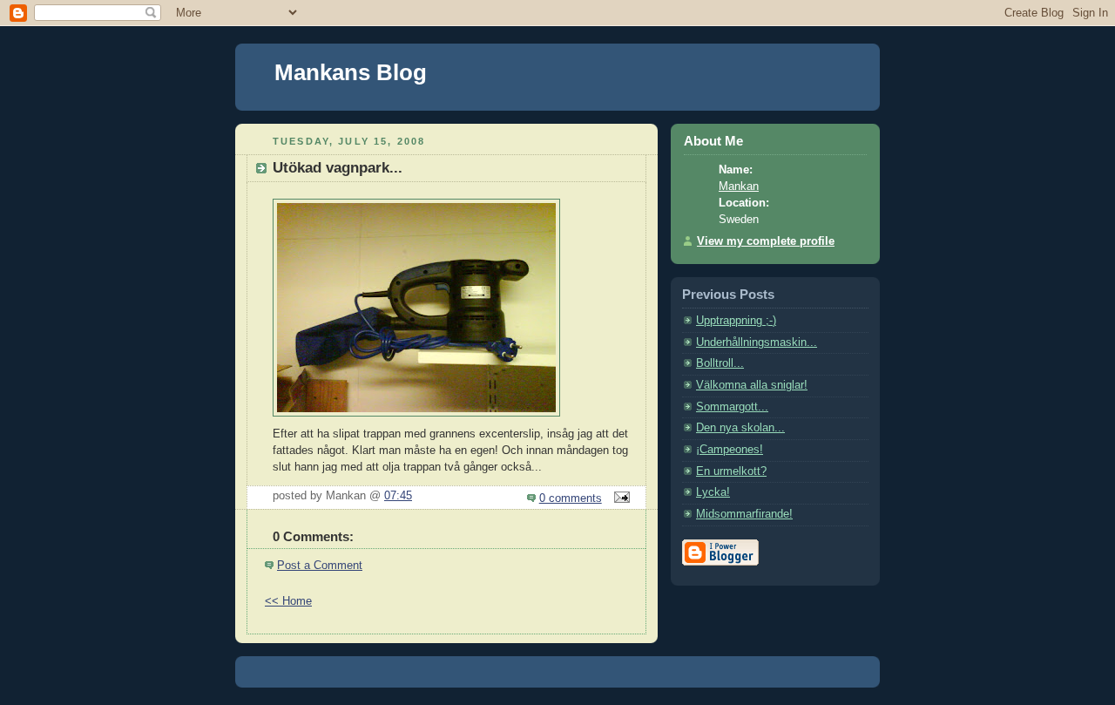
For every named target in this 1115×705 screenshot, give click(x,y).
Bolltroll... (720, 363)
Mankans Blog (350, 72)
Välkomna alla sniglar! (752, 385)
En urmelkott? (731, 471)
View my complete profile (766, 241)
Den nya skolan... (740, 428)
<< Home (288, 601)
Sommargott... (732, 407)
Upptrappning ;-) (736, 321)
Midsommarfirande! (744, 514)
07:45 (398, 496)
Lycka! (713, 492)
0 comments (570, 498)
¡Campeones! (729, 450)
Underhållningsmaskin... (756, 342)
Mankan (739, 186)
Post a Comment (319, 565)
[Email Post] (619, 498)
